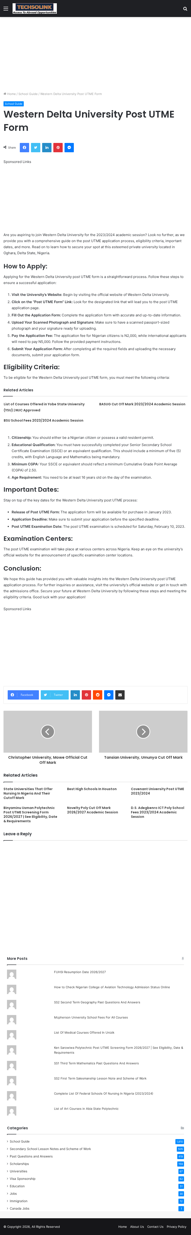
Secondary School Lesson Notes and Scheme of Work (50, 1149)
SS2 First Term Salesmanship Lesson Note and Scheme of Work (100, 1078)
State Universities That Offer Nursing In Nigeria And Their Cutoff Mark (28, 793)
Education (17, 1186)
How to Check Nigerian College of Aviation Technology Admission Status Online (112, 987)
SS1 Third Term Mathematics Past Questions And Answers (96, 1063)
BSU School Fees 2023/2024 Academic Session (43, 420)
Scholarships (19, 1164)
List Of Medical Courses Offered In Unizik (84, 1032)
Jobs (13, 1193)
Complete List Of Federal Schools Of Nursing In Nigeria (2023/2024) (103, 1093)
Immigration (18, 1201)
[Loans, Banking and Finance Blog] (35, 8)
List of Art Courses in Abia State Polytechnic (86, 1108)
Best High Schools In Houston (92, 789)
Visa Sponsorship (22, 1179)
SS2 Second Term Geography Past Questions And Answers (97, 1002)
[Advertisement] (95, 54)
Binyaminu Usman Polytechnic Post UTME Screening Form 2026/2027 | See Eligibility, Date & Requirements (30, 814)
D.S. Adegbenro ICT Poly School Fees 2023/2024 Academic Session (157, 812)
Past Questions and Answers (31, 1156)
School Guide (28, 94)
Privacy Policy (176, 1226)
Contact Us (155, 1226)
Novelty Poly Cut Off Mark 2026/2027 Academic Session (92, 810)
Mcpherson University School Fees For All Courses (91, 1017)
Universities (18, 1171)
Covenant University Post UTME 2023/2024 (157, 791)
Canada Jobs (19, 1208)
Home (11, 94)
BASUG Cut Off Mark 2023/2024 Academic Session (142, 404)
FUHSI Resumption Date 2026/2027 (80, 972)
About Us (137, 1226)
